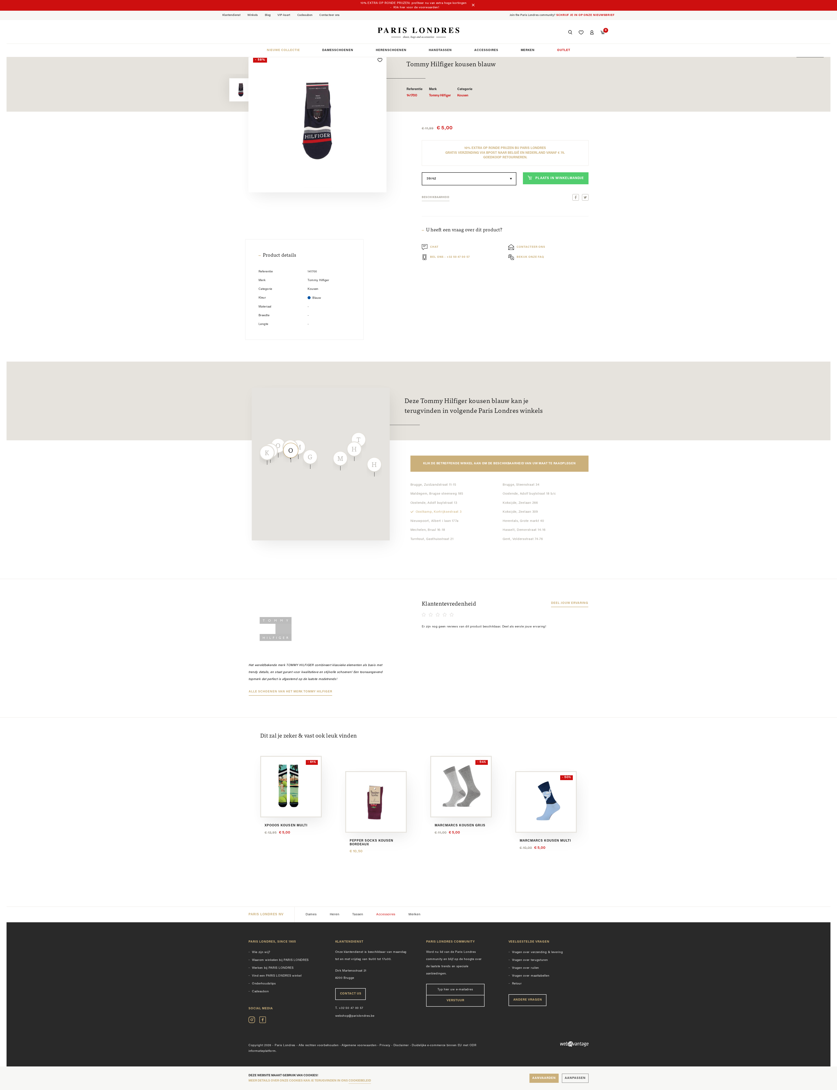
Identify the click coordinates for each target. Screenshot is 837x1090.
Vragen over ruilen (525, 968)
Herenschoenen (391, 50)
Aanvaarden (544, 1078)
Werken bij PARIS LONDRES (273, 968)
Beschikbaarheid (435, 197)
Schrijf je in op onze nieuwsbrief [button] (585, 15)
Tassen (357, 914)
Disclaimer (401, 1045)
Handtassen (440, 50)
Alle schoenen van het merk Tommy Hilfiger (290, 691)
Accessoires (486, 50)
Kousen (464, 92)
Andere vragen (527, 999)
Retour (517, 983)
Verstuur (455, 1000)
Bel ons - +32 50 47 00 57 (450, 257)
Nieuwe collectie (283, 50)
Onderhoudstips (264, 983)
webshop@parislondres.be (354, 1016)
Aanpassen (575, 1078)
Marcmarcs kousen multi (545, 840)
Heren (334, 914)
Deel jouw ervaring (569, 603)
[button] (570, 33)
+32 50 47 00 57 (349, 1008)
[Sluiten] (473, 5)
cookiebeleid (360, 1080)
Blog (268, 15)
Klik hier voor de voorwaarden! (416, 7)
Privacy (384, 1045)
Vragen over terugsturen (530, 960)
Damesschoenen (337, 50)
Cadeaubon (305, 15)
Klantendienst (231, 15)
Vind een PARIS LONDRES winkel (276, 975)
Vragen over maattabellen (530, 975)
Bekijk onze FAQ (530, 257)
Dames (311, 914)
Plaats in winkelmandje (559, 178)
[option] (231, 90)
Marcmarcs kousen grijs (460, 825)
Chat (434, 247)
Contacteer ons (329, 15)
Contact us (351, 993)
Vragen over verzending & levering (537, 952)
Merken (528, 50)
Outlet (563, 50)
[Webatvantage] (549, 1044)
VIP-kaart (283, 15)
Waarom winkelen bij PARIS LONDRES (280, 960)
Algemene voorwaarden (359, 1045)
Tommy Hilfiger (440, 92)
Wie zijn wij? (261, 952)
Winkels (252, 15)
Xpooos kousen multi (286, 825)
